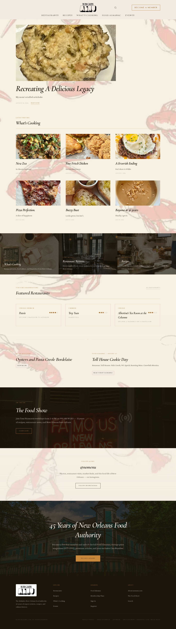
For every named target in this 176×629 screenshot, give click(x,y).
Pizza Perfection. (25, 210)
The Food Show (133, 596)
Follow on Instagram (88, 485)
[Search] (115, 7)
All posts (156, 118)
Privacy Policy (88, 620)
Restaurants (50, 15)
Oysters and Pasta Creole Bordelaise (44, 359)
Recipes (68, 15)
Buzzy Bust (72, 210)
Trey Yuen (74, 313)
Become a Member (146, 7)
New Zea (21, 163)
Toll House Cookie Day (110, 359)
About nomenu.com (135, 591)
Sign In (93, 601)
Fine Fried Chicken (77, 163)
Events (130, 15)
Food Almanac (111, 15)
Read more (35, 103)
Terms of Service (103, 620)
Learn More (24, 431)
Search (130, 601)
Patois (22, 313)
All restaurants (153, 288)
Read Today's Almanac (103, 373)
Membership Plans (97, 596)
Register (94, 606)
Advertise (116, 620)
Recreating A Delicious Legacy (55, 88)
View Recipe (22, 366)
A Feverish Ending (126, 163)
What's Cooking (87, 15)
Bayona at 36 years (126, 210)
